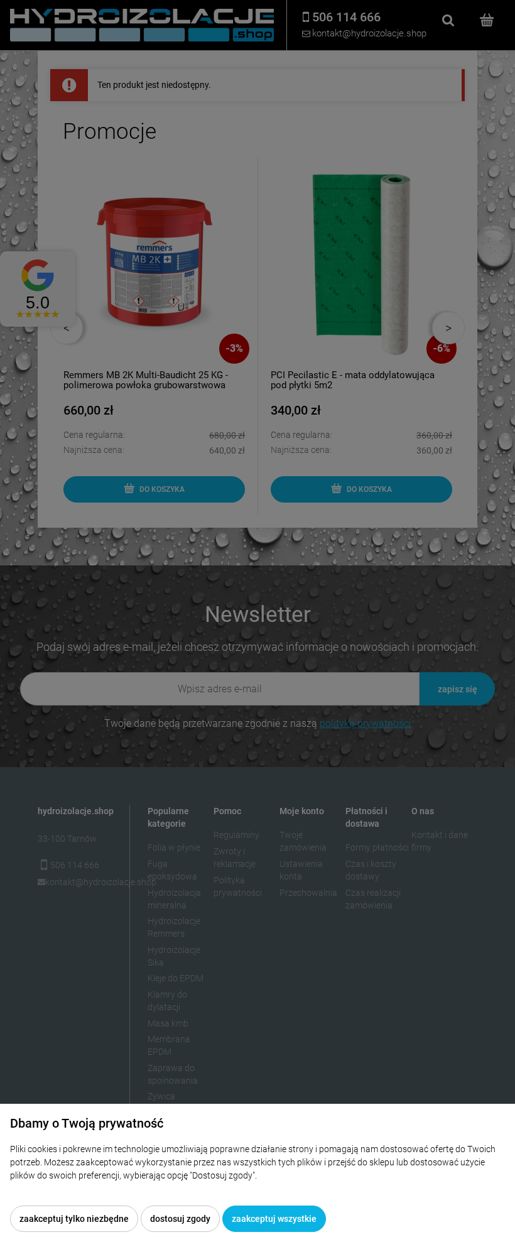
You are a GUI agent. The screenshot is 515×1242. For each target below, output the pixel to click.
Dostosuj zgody (180, 1219)
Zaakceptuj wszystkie (274, 1219)
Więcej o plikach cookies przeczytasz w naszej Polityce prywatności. (141, 1189)
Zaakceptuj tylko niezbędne (74, 1219)
